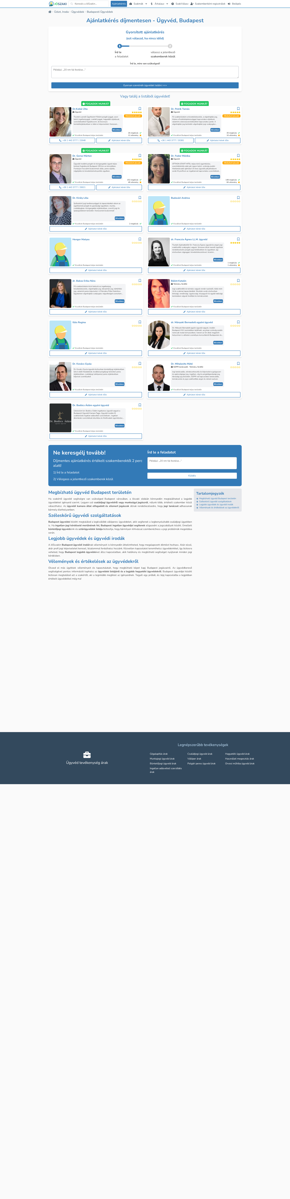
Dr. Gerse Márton (82, 156)
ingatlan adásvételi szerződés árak (166, 770)
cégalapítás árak (159, 754)
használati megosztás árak (239, 758)
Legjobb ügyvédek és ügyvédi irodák (216, 504)
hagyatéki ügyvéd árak (237, 754)
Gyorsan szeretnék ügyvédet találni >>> (145, 85)
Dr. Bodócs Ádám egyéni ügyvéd (90, 405)
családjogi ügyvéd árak (199, 754)
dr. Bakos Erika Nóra (83, 281)
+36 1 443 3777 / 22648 (74, 140)
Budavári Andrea (180, 198)
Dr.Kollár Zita (80, 109)
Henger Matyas (81, 239)
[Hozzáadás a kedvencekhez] (139, 108)
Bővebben (117, 130)
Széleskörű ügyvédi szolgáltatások (215, 501)
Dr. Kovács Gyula (82, 364)
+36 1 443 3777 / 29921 (74, 187)
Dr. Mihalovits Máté (182, 364)
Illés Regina (79, 322)
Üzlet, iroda (61, 12)
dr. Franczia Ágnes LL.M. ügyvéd (189, 239)
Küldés (192, 475)
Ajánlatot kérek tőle (121, 140)
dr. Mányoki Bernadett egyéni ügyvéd (192, 322)
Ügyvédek (77, 12)
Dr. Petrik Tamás (180, 109)
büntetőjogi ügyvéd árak (163, 763)
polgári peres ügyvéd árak (201, 763)
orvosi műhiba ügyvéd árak (240, 763)
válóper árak (194, 758)
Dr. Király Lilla (80, 198)
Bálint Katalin (178, 281)
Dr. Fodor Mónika (180, 156)
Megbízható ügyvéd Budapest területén (217, 498)
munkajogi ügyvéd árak (162, 758)
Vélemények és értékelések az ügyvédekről (219, 507)
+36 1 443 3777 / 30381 (172, 140)
